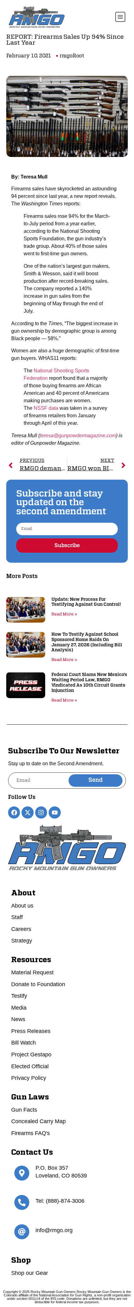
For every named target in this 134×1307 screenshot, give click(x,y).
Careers (21, 929)
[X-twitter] (27, 812)
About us (22, 906)
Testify (19, 996)
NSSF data (46, 408)
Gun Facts (24, 1110)
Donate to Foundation (38, 984)
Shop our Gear (29, 1273)
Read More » (64, 614)
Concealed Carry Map (38, 1121)
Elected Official (30, 1066)
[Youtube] (54, 812)
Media (18, 1008)
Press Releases (30, 1031)
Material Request (32, 972)
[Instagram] (41, 812)
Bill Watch (23, 1043)
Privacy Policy (28, 1078)
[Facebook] (14, 812)
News (18, 1019)
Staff (17, 917)
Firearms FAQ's (30, 1133)
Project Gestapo (31, 1054)
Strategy (21, 940)
